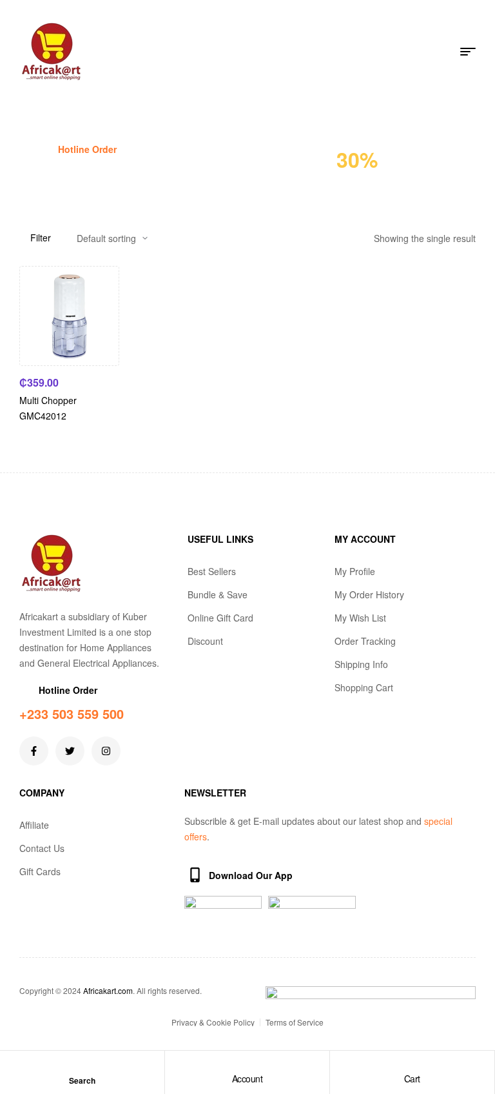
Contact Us (41, 848)
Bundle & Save (218, 594)
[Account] (246, 1066)
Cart (412, 1078)
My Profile (355, 571)
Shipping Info (361, 664)
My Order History (369, 594)
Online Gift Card (220, 617)
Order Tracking (365, 640)
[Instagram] (106, 750)
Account (247, 1078)
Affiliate (34, 824)
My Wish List (360, 617)
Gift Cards (40, 871)
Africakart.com (108, 990)
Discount (205, 640)
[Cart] (411, 1066)
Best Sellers (212, 571)
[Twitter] (69, 750)
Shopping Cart (364, 687)
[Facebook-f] (33, 750)
